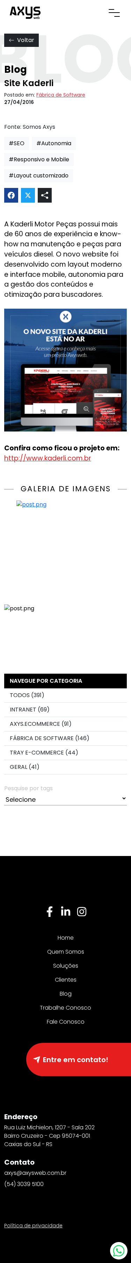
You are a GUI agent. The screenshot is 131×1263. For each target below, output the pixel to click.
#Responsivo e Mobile (39, 159)
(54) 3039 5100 (24, 1184)
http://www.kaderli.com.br (47, 458)
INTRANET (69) (30, 710)
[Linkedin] (65, 911)
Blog (66, 994)
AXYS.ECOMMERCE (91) (41, 724)
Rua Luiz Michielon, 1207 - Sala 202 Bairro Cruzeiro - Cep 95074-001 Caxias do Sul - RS (49, 1135)
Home (66, 938)
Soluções (65, 966)
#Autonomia (53, 143)
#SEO (16, 143)
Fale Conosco (66, 1022)
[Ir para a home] (25, 12)
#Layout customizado (38, 175)
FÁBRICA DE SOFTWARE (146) (49, 738)
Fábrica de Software (60, 94)
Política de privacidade (33, 1225)
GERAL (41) (24, 767)
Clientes (66, 980)
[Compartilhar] (45, 195)
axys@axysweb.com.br (35, 1173)
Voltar (25, 40)
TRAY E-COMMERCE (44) (44, 753)
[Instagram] (82, 911)
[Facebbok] (49, 911)
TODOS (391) (27, 695)
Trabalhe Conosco (65, 1008)
